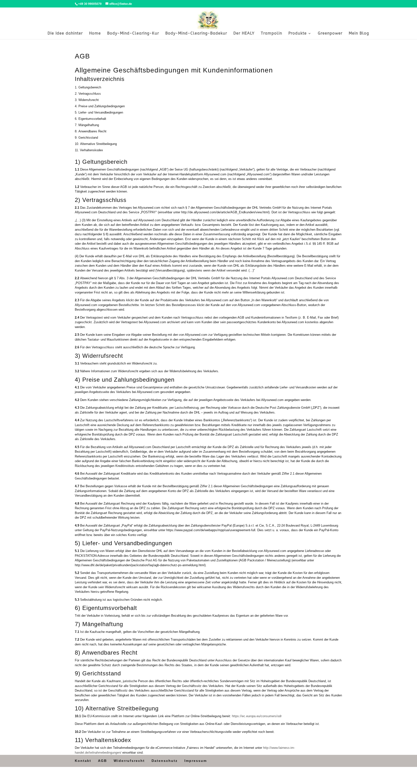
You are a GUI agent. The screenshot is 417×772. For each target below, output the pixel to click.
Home (95, 34)
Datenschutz (165, 761)
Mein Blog (359, 34)
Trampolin (271, 34)
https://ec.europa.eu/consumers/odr (257, 716)
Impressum (195, 761)
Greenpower (330, 34)
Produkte (297, 34)
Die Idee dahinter (65, 34)
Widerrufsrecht (129, 761)
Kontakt (83, 761)
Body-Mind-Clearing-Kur (133, 34)
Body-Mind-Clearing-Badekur (196, 34)
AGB (102, 761)
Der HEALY (244, 34)
